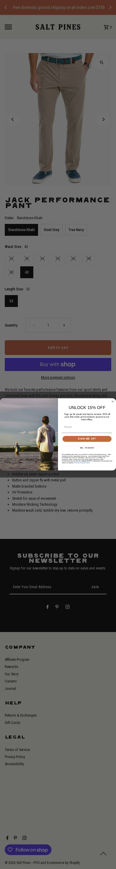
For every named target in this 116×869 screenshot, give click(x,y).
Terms (88, 463)
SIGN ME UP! (87, 439)
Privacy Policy (79, 463)
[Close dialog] (113, 401)
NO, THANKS (87, 448)
